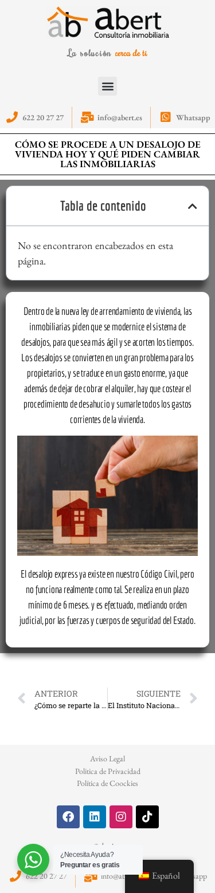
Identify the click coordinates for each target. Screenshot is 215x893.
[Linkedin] (94, 816)
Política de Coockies (107, 783)
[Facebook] (68, 816)
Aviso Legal (107, 758)
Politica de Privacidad (107, 771)
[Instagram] (121, 816)
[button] (107, 86)
